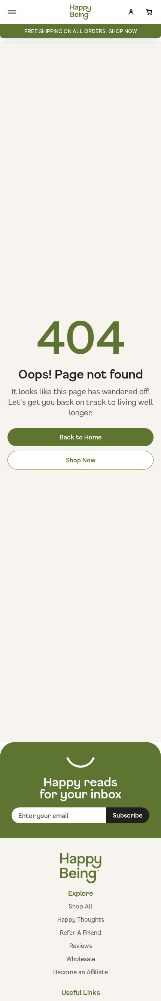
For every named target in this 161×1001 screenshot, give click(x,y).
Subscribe (128, 815)
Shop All (80, 906)
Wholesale (80, 958)
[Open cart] (149, 12)
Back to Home (81, 437)
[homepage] (80, 12)
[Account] (131, 12)
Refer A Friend (80, 932)
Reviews (80, 945)
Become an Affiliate (80, 971)
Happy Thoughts (80, 919)
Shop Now (80, 459)
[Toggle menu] (11, 12)
